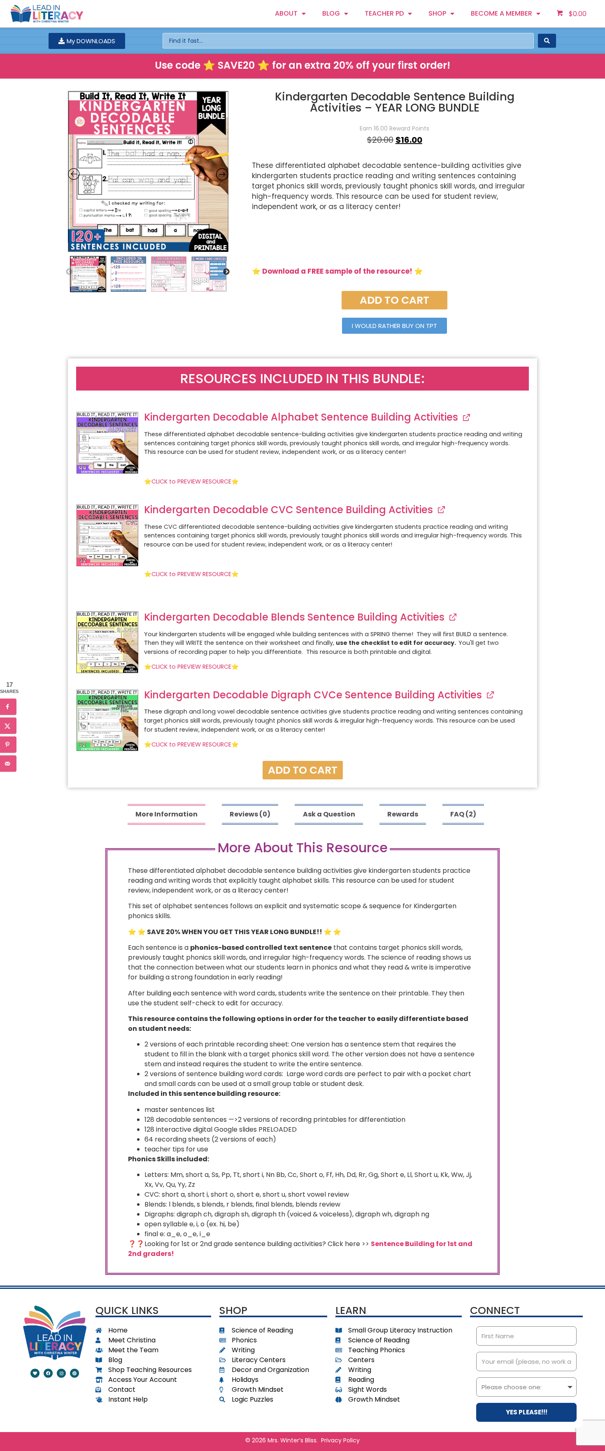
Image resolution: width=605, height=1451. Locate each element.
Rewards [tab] (402, 814)
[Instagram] (61, 1373)
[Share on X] (8, 725)
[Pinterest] (74, 1373)
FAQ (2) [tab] (463, 814)
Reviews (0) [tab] (250, 814)
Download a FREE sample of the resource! (337, 271)
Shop (437, 13)
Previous (69, 272)
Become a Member (501, 13)
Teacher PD (384, 13)
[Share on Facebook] (8, 706)
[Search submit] (547, 41)
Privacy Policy (340, 1440)
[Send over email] (8, 763)
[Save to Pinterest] (8, 744)
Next (226, 272)
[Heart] (35, 1373)
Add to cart (394, 300)
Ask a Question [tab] (329, 814)
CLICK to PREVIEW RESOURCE (191, 481)
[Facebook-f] (48, 1373)
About (286, 13)
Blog (331, 13)
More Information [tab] (166, 814)
